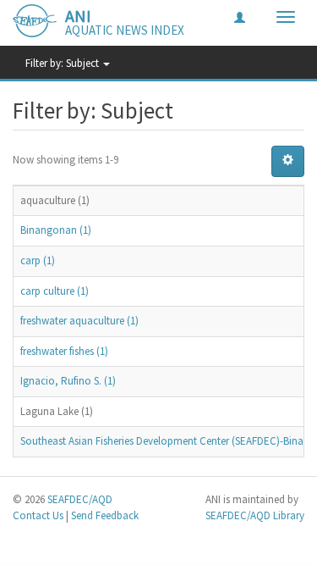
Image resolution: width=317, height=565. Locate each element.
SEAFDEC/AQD (79, 499)
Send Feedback (105, 515)
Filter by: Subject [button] (63, 63)
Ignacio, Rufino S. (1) (68, 381)
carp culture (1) (54, 291)
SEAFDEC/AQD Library (254, 515)
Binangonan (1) (55, 230)
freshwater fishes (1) (64, 351)
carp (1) (37, 260)
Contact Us (38, 515)
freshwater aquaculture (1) (79, 320)
